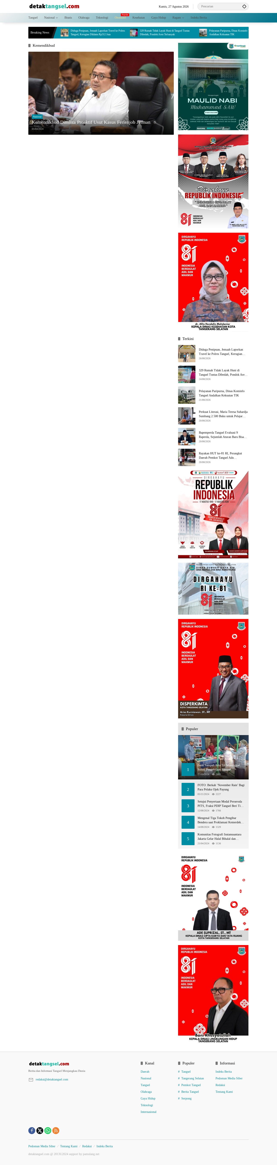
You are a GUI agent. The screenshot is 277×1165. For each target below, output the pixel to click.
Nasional (37, 116)
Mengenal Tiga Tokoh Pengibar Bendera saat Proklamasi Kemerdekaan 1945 (221, 820)
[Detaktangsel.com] (54, 6)
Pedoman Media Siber (229, 1078)
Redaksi (220, 1085)
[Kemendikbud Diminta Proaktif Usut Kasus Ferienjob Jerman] (101, 93)
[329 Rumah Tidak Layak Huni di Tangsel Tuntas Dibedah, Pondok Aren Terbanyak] (79, 33)
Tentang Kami (224, 1091)
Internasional (148, 1112)
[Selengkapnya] (82, 1064)
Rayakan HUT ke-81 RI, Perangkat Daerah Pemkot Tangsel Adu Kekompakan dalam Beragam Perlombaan (220, 456)
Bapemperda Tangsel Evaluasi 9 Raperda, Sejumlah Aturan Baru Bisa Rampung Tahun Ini (221, 435)
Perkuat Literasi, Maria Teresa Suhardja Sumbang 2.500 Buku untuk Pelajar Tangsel (223, 414)
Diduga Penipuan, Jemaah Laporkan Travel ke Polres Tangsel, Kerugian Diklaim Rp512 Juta (221, 352)
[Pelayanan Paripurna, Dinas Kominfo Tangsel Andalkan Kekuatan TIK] (148, 33)
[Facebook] (31, 1130)
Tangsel (145, 1085)
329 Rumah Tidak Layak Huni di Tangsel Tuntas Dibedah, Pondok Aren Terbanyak (110, 32)
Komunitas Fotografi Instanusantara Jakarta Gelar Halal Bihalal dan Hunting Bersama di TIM (219, 837)
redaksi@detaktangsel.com (52, 1079)
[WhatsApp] (47, 1130)
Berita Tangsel (190, 1091)
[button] (244, 6)
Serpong (186, 1098)
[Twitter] (39, 1130)
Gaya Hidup (148, 1098)
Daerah (145, 1071)
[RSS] (55, 1130)
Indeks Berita (224, 1071)
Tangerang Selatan (192, 1078)
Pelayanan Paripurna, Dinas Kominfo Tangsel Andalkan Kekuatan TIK (177, 32)
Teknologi (147, 1105)
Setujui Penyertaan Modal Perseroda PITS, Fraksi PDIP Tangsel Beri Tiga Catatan (220, 804)
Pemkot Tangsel (191, 1085)
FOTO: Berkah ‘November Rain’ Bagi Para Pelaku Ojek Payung (221, 787)
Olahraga (146, 1091)
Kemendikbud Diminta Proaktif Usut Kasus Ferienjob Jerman (91, 122)
